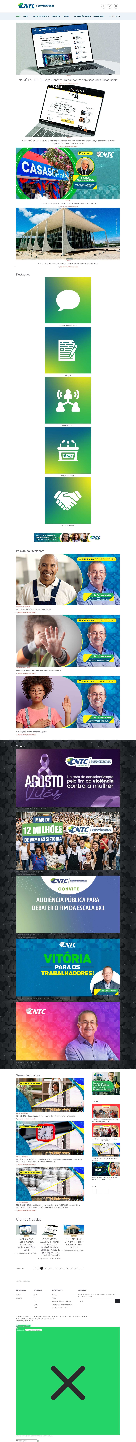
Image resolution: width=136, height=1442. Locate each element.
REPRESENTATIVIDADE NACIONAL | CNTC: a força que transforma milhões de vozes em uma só (46, 872)
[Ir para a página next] (78, 1268)
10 (75, 1268)
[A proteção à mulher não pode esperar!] (68, 702)
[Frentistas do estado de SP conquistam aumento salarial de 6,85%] (106, 1130)
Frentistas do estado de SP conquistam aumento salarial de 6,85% (104, 1140)
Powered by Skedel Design (24, 1321)
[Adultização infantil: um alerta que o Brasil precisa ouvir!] (68, 640)
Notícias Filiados (68, 525)
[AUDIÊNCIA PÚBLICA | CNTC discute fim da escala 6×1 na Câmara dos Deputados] (68, 904)
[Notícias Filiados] (68, 500)
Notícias (68, 76)
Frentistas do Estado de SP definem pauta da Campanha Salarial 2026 (105, 1121)
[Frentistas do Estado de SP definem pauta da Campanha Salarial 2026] (106, 1111)
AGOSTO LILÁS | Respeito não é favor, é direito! (31, 808)
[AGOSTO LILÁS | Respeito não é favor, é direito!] (68, 778)
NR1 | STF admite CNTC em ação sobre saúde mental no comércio (68, 263)
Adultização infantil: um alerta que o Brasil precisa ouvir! (38, 670)
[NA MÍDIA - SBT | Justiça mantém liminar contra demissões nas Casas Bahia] (68, 48)
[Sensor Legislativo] (68, 450)
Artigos (68, 200)
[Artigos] (68, 350)
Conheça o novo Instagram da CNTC (27, 1062)
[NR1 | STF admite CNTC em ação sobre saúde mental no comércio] (68, 233)
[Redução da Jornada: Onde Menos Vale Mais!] (68, 579)
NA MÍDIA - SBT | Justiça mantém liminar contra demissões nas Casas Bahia (68, 80)
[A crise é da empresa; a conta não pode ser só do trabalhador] (68, 173)
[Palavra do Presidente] (68, 300)
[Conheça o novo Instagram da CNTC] (68, 1031)
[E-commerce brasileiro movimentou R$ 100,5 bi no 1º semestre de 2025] (106, 1169)
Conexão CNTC (68, 425)
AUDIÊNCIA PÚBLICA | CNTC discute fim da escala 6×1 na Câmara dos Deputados (42, 935)
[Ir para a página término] (82, 1268)
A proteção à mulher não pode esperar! (31, 731)
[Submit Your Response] (38, 1441)
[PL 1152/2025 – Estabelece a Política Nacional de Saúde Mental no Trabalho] (50, 1095)
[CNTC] (36, 6)
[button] (26, 16)
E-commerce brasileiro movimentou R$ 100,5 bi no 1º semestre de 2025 (104, 1178)
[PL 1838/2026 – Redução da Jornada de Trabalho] (106, 1149)
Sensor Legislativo (68, 475)
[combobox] (119, 16)
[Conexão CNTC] (68, 400)
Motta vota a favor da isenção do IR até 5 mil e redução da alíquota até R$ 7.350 (41, 998)
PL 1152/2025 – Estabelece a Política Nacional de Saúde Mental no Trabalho (45, 1116)
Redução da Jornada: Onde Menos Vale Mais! (33, 609)
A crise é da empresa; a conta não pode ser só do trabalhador (68, 203)
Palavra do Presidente (68, 325)
